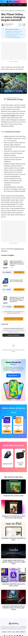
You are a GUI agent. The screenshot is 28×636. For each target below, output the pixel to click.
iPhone (3, 5)
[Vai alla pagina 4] (11, 469)
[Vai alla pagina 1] (7, 469)
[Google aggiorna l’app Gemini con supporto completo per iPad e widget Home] (13, 551)
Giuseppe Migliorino (9, 24)
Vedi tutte (13, 412)
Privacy (17, 631)
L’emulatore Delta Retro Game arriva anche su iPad (13, 585)
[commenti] (20, 24)
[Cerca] (4, 1)
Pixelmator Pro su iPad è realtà (13, 496)
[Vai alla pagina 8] (16, 469)
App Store (11, 10)
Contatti (9, 631)
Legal (13, 631)
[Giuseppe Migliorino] (2, 24)
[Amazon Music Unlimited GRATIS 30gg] (7, 420)
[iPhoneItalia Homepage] (13, 1)
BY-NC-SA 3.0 (13, 628)
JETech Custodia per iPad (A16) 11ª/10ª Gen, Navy (16, 280)
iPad (9, 5)
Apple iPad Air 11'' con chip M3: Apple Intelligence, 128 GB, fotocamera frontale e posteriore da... (17, 299)
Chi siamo (4, 631)
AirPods (20, 5)
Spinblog (8, 627)
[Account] (24, 1)
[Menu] (2, 1)
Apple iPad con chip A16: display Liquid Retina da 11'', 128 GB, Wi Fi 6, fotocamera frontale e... (17, 263)
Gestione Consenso (21, 628)
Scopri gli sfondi (12, 375)
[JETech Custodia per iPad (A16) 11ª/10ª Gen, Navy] (5, 281)
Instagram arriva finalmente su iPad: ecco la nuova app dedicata (13, 517)
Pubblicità (22, 631)
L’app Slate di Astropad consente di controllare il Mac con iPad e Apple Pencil (13, 607)
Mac (14, 5)
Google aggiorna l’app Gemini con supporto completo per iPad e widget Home (13, 561)
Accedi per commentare (13, 335)
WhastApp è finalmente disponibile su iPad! (13, 539)
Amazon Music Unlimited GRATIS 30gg (7, 426)
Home (2, 10)
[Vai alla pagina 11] (20, 469)
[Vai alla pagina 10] (19, 469)
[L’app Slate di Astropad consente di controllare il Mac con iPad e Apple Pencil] (13, 597)
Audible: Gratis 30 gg (18, 426)
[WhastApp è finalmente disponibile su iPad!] (13, 529)
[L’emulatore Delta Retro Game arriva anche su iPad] (13, 575)
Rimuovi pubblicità (13, 61)
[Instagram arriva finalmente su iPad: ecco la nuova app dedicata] (13, 507)
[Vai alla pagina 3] (10, 469)
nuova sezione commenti (15, 37)
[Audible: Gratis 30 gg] (18, 420)
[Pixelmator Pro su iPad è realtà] (13, 486)
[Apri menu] (20, 1)
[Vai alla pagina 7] (15, 469)
